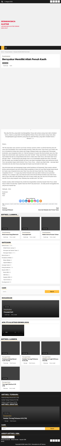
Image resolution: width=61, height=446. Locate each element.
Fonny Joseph (12, 237)
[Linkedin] (26, 201)
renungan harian (6, 265)
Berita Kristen (5, 255)
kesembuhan (23, 203)
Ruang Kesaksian (6, 56)
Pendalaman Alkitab (6, 257)
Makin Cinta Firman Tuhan (50, 234)
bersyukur (7, 203)
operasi (34, 203)
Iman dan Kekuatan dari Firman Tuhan (48, 209)
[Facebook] (20, 201)
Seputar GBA (5, 270)
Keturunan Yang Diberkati (10, 234)
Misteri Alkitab (6, 260)
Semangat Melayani (7, 209)
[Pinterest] (29, 201)
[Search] (59, 47)
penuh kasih (45, 203)
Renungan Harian (7, 253)
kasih (11, 203)
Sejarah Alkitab (7, 262)
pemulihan (39, 203)
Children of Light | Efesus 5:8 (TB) (9, 402)
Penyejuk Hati (26, 234)
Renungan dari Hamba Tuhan (10, 250)
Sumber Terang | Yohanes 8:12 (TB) (9, 400)
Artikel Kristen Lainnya (8, 248)
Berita (2, 441)
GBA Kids (5, 274)
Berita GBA (6, 272)
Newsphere (35, 444)
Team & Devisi (6, 279)
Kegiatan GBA (6, 277)
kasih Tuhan (16, 203)
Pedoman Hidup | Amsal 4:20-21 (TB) (9, 359)
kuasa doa (29, 203)
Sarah (11, 65)
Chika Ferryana (13, 363)
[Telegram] (37, 201)
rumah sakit (51, 203)
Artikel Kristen (5, 245)
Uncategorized (5, 282)
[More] (40, 201)
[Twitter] (23, 201)
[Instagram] (35, 201)
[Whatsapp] (32, 201)
